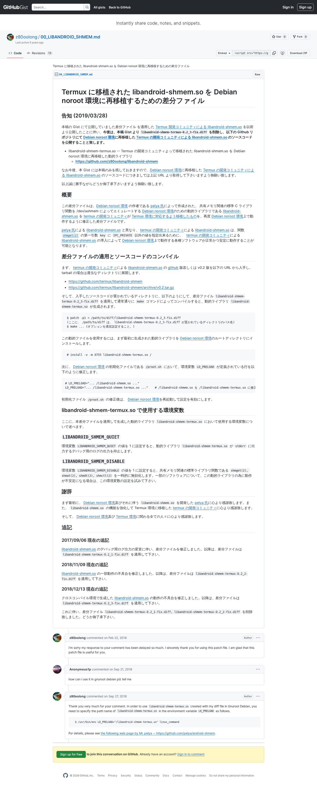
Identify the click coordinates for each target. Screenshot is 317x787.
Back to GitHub (120, 7)
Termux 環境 (126, 516)
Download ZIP (298, 53)
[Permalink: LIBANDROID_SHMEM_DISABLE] (59, 461)
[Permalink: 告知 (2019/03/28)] (59, 115)
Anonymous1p (80, 669)
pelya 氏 (157, 206)
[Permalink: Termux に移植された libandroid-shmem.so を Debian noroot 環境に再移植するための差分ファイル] (59, 96)
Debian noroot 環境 (99, 137)
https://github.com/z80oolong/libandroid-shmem (116, 161)
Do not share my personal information (231, 775)
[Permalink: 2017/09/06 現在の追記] (59, 540)
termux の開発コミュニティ (105, 216)
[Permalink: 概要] (59, 195)
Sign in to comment (190, 754)
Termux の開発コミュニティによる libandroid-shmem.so (181, 137)
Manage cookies (196, 775)
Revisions (41, 53)
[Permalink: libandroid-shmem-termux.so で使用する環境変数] (59, 410)
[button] (274, 53)
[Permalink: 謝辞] (59, 491)
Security (126, 775)
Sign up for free (71, 754)
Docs (166, 775)
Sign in (288, 7)
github (173, 267)
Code (18, 53)
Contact (177, 775)
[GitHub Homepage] (65, 775)
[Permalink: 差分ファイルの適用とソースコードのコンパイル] (59, 256)
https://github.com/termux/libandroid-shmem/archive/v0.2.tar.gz (121, 287)
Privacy (112, 775)
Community (152, 775)
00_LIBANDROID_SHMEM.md (70, 37)
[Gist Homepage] (15, 7)
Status (138, 775)
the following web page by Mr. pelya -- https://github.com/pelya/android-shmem (158, 733)
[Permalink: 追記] (59, 527)
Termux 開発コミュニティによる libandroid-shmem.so (198, 127)
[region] (158, 353)
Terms (101, 775)
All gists (99, 7)
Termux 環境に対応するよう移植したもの (164, 216)
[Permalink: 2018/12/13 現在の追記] (59, 589)
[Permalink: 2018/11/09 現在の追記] (59, 565)
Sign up (305, 7)
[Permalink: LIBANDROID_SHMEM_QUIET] (59, 437)
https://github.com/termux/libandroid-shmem (105, 281)
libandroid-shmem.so (103, 230)
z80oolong (26, 37)
